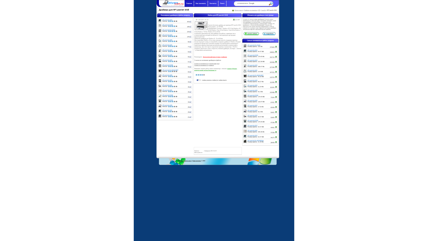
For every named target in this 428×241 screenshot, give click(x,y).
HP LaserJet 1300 (167, 75)
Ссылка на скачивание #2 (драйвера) (204, 65)
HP (259, 10)
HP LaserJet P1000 (167, 95)
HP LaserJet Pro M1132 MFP (170, 70)
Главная (189, 3)
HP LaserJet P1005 (167, 24)
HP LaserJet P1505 (167, 100)
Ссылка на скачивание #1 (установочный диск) (206, 63)
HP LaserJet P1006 (167, 65)
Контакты (213, 3)
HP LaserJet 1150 (167, 85)
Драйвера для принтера (250, 10)
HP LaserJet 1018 (167, 34)
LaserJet (263, 10)
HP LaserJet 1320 (167, 60)
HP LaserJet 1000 (167, 40)
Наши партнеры (196, 160)
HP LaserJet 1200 (167, 55)
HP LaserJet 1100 (167, 45)
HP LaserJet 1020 (167, 50)
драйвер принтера (207, 80)
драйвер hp (215, 80)
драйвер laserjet (222, 80)
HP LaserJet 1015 (167, 110)
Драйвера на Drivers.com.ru (185, 160)
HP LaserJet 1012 (167, 115)
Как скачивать (201, 3)
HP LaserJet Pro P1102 (168, 29)
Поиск (222, 3)
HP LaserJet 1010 (167, 19)
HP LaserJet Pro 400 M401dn (256, 140)
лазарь (202, 151)
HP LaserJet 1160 (167, 90)
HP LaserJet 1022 (167, 80)
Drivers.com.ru (239, 10)
